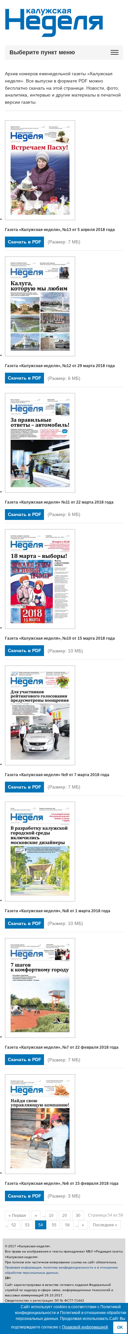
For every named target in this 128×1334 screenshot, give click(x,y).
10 (51, 1215)
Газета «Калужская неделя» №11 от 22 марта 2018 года (59, 502)
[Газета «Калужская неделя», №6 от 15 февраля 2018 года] (40, 1172)
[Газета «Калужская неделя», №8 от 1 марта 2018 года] (40, 900)
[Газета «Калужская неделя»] (54, 33)
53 (27, 1225)
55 (54, 1225)
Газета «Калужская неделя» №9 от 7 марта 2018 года (57, 775)
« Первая (17, 1215)
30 (78, 1215)
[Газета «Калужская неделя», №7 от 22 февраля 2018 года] (40, 1036)
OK (120, 1327)
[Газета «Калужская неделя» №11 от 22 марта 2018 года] (40, 491)
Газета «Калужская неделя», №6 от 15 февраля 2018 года (61, 1183)
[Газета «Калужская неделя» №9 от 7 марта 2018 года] (40, 764)
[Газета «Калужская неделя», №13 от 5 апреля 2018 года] (40, 219)
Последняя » (105, 1225)
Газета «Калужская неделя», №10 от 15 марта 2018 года (60, 638)
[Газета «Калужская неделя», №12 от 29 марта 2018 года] (40, 355)
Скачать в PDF (24, 241)
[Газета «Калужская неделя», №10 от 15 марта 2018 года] (40, 627)
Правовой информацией (85, 1327)
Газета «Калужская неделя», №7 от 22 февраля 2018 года (61, 1047)
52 (13, 1225)
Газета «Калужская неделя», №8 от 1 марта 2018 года (57, 911)
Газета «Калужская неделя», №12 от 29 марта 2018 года (60, 366)
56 (67, 1225)
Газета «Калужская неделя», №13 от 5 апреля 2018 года (60, 229)
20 (64, 1215)
